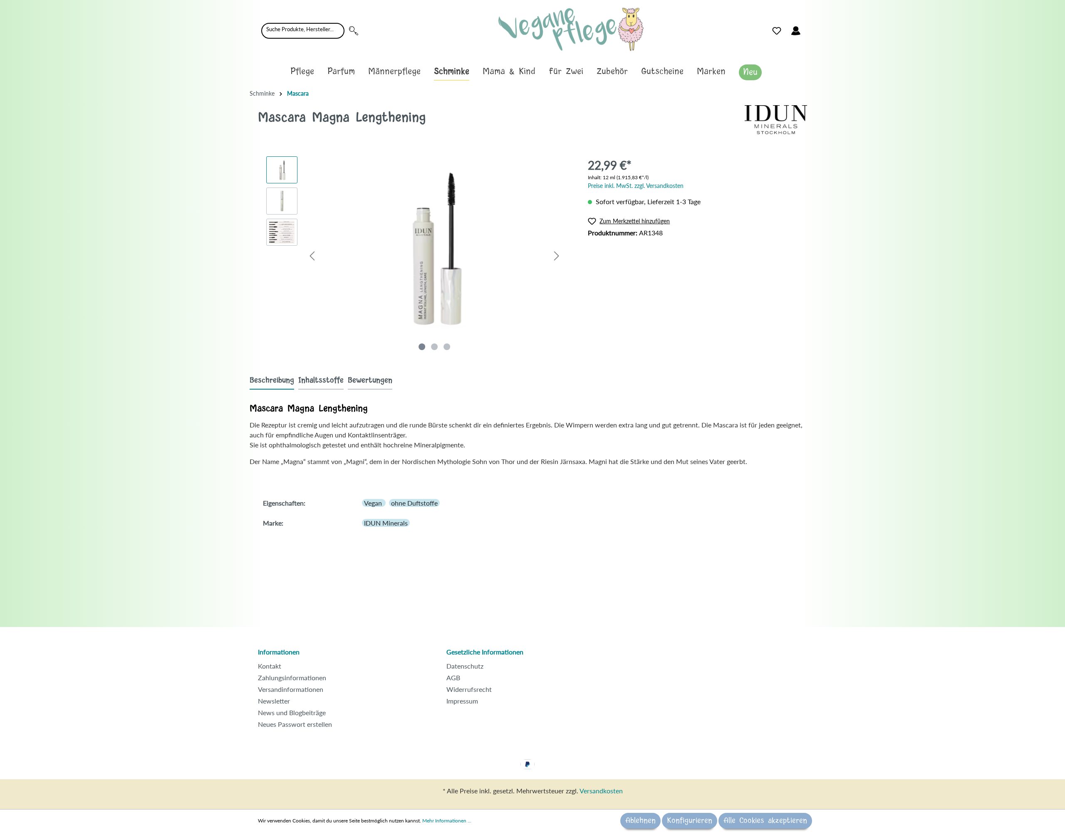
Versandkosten (601, 791)
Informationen (279, 652)
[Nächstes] (556, 255)
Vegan (374, 503)
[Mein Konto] (795, 31)
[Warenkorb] (810, 29)
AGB (453, 677)
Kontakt (269, 666)
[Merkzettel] (776, 31)
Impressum (462, 701)
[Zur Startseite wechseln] (571, 29)
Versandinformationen (290, 689)
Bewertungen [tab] (370, 380)
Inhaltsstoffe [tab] (321, 380)
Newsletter (274, 701)
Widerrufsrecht (469, 689)
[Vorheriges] (312, 255)
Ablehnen (640, 821)
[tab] (272, 380)
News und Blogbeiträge (292, 712)
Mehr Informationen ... (446, 820)
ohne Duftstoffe (414, 503)
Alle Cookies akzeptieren (765, 821)
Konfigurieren (689, 821)
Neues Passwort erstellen (295, 724)
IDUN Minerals (386, 523)
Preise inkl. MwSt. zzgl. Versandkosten (636, 185)
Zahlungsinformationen (292, 677)
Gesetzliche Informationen (484, 652)
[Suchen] (353, 31)
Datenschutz (464, 666)
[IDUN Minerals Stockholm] (776, 119)
